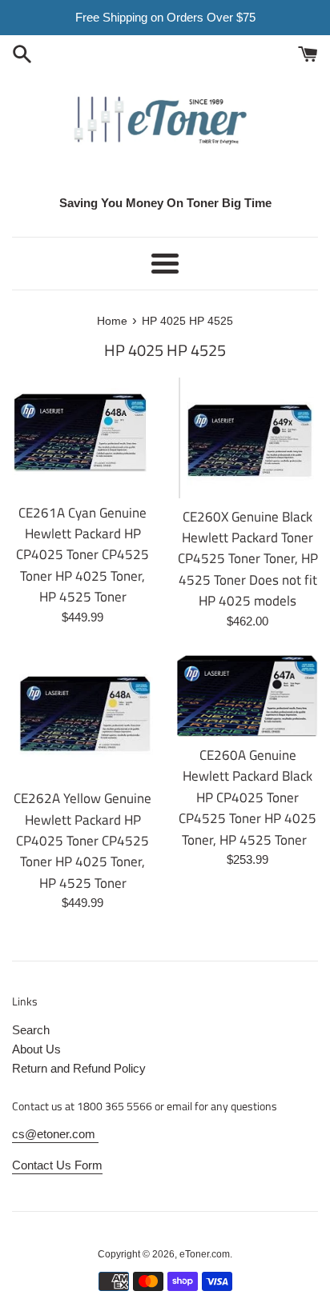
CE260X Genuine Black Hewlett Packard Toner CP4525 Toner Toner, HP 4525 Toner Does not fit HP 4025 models (248, 558)
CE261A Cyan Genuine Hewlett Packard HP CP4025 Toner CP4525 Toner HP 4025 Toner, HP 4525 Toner (82, 554)
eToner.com (204, 1254)
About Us (36, 1049)
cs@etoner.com (55, 1134)
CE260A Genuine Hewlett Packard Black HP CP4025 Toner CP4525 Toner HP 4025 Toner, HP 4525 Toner (247, 797)
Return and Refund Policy (79, 1068)
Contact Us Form (57, 1165)
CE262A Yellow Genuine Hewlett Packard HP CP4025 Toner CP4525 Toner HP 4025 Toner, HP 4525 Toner (82, 840)
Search (31, 1030)
